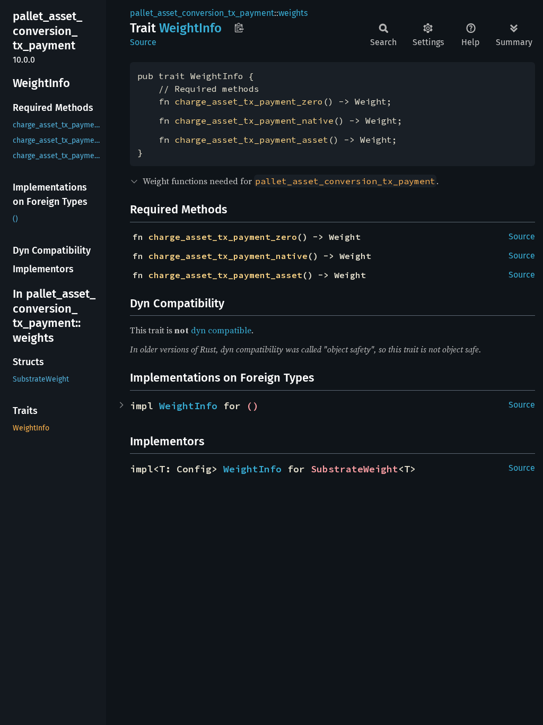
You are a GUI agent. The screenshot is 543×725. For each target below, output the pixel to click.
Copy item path (239, 28)
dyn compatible (221, 330)
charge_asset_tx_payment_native (254, 120)
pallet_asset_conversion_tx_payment (202, 13)
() (252, 406)
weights (293, 13)
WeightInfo (188, 406)
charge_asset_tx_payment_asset (251, 139)
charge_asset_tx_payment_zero (248, 101)
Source (143, 42)
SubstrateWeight (354, 469)
